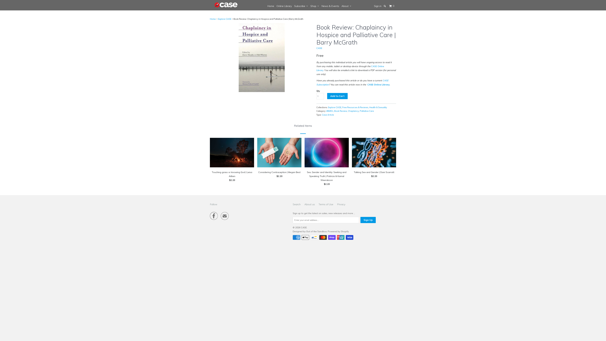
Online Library (284, 6)
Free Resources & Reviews (355, 107)
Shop (314, 6)
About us (309, 204)
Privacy (341, 204)
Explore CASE (224, 19)
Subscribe (300, 6)
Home (270, 6)
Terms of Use (326, 204)
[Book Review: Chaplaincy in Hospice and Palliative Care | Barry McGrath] (261, 57)
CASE (319, 48)
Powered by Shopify (338, 231)
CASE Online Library (378, 84)
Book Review (340, 111)
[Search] (385, 6)
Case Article (328, 115)
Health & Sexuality (378, 107)
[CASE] (226, 5)
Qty (318, 91)
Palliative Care (367, 111)
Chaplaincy (353, 111)
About (346, 6)
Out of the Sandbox (316, 231)
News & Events (330, 6)
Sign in (377, 6)
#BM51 (329, 111)
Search (297, 204)
